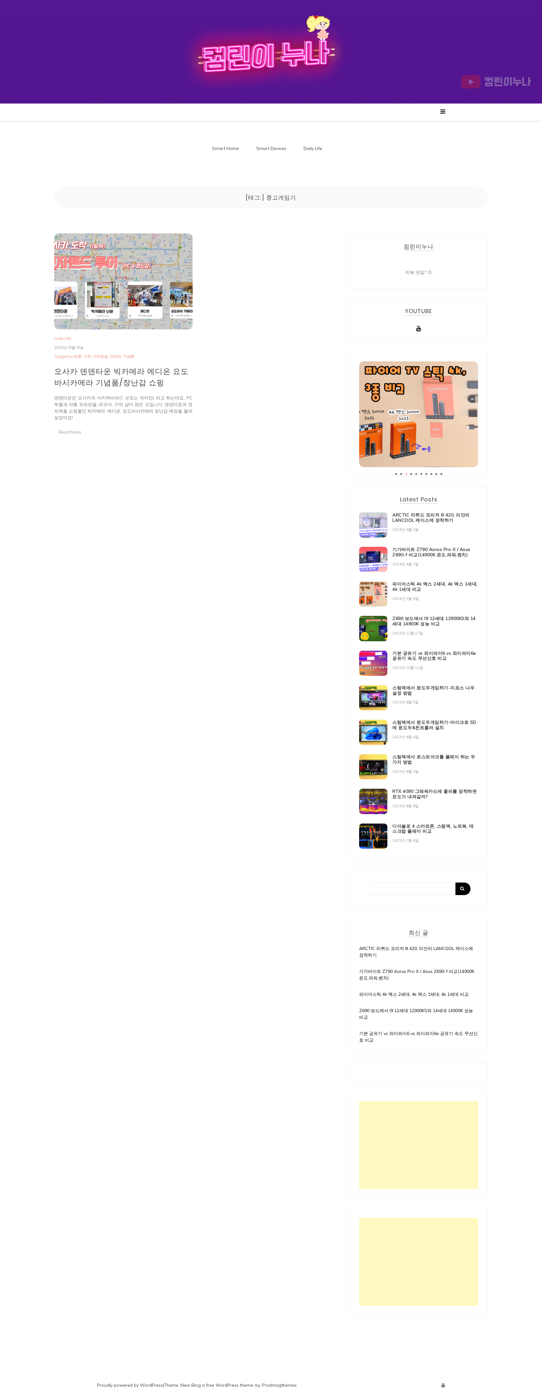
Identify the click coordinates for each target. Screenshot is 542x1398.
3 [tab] (406, 474)
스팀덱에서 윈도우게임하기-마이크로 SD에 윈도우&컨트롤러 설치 (434, 724)
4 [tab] (411, 474)
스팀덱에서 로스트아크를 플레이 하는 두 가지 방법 (434, 759)
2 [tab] (401, 474)
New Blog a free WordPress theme (217, 1385)
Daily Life (313, 148)
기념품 (128, 356)
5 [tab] (416, 474)
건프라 (115, 356)
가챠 (87, 356)
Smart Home (225, 148)
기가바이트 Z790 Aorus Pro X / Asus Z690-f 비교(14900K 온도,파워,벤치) (431, 552)
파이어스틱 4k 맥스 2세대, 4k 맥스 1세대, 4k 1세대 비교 (435, 586)
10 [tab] (441, 474)
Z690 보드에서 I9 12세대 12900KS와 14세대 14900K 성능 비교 (434, 621)
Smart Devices (271, 148)
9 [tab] (436, 474)
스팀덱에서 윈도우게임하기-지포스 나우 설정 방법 (433, 690)
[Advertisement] (418, 1145)
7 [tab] (426, 474)
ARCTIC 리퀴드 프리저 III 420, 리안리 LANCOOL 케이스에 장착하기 (431, 517)
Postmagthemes (279, 1385)
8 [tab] (431, 474)
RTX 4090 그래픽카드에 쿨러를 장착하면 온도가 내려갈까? (434, 793)
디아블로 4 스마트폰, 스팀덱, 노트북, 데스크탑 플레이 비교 (433, 828)
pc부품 (76, 356)
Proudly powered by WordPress (130, 1385)
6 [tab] (421, 474)
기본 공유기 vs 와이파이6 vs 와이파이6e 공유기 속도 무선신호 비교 (434, 655)
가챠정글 (100, 356)
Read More (70, 432)
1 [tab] (396, 474)
